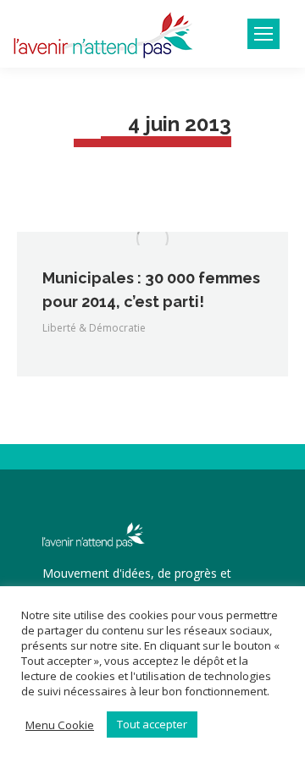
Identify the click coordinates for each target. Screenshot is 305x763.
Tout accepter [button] (152, 724)
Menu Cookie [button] (59, 725)
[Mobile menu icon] (263, 34)
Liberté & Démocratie (94, 328)
